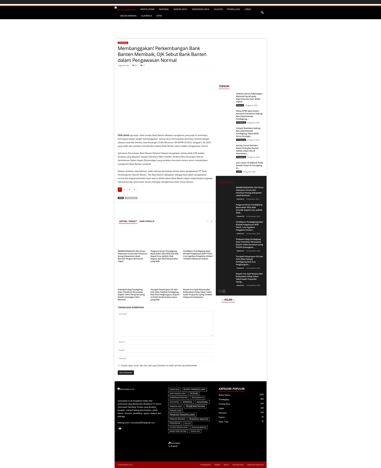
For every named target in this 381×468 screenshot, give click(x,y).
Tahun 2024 (195, 431)
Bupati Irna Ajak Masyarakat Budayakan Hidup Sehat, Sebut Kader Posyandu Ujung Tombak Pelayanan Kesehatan (197, 293)
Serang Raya (224, 404)
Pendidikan (175, 423)
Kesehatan (174, 402)
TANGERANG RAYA (200, 9)
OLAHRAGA (146, 16)
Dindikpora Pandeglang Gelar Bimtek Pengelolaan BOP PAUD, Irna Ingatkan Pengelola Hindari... (249, 226)
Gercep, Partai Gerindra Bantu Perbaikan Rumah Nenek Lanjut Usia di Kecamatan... (247, 149)
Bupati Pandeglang (194, 389)
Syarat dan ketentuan (255, 465)
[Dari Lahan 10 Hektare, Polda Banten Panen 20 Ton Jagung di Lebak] (226, 166)
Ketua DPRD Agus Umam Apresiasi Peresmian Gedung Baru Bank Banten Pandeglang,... (249, 115)
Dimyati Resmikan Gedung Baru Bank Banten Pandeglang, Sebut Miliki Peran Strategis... (248, 132)
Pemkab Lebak (176, 411)
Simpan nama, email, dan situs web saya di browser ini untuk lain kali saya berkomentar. (159, 365)
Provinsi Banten (199, 427)
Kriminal (188, 402)
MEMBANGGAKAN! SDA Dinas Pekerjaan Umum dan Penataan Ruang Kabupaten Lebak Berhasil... (249, 191)
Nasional (240, 105)
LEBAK (248, 9)
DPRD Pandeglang (178, 393)
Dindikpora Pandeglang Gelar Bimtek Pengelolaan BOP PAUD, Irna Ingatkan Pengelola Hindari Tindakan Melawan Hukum (198, 255)
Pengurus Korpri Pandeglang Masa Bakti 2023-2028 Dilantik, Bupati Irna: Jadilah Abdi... (249, 208)
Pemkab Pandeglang (182, 415)
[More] (134, 74)
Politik (188, 423)
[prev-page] (207, 221)
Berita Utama (224, 395)
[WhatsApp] (128, 74)
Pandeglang (241, 122)
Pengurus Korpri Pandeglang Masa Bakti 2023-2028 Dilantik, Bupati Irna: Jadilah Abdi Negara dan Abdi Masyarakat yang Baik (164, 256)
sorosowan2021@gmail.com (143, 423)
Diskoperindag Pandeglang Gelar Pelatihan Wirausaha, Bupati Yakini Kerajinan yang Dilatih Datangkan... (249, 243)
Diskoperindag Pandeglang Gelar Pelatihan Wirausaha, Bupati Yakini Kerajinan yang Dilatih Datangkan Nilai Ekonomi (131, 294)
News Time (223, 422)
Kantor (226, 465)
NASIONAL (164, 9)
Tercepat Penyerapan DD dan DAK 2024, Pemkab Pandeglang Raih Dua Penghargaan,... (249, 260)
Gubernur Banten (179, 398)
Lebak (239, 172)
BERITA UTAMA (147, 9)
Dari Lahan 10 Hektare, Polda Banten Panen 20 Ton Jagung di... (249, 165)
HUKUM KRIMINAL (128, 16)
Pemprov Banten (198, 419)
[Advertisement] (190, 29)
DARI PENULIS (147, 221)
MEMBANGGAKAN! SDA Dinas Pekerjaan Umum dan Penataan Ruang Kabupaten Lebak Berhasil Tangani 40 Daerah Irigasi (132, 256)
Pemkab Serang (177, 419)
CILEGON (218, 9)
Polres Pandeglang (179, 427)
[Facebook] (121, 74)
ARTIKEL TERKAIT (128, 221)
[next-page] (211, 221)
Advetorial (123, 43)
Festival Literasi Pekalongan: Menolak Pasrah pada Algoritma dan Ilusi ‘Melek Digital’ (249, 97)
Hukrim (222, 417)
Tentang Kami (205, 465)
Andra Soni (174, 389)
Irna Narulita (198, 398)
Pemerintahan (131, 198)
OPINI (159, 16)
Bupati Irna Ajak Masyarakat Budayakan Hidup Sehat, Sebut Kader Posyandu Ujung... (249, 277)
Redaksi (217, 465)
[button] (262, 12)
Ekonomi (194, 394)
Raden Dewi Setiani (178, 431)
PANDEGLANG (233, 9)
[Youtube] (120, 429)
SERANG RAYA (180, 9)
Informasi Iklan (238, 465)
